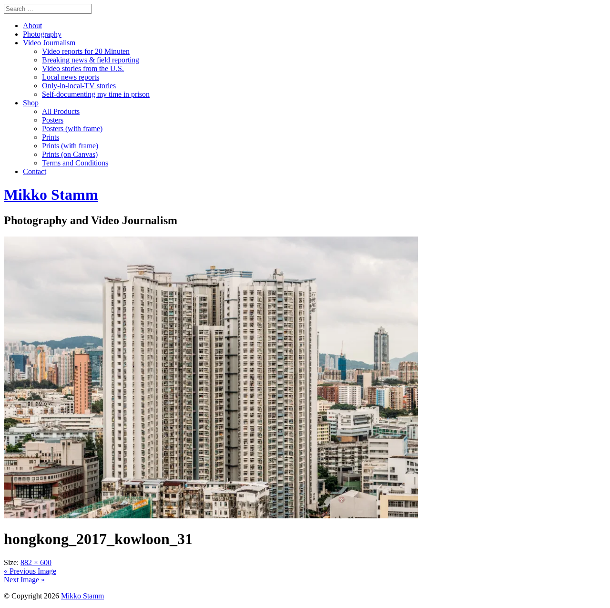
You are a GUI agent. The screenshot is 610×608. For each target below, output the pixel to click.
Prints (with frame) (70, 146)
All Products (61, 111)
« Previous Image (30, 571)
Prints (50, 137)
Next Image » (24, 580)
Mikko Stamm (82, 596)
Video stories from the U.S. (83, 68)
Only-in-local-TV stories (79, 86)
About (32, 25)
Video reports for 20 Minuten (86, 51)
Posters (52, 120)
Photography (42, 34)
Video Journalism (49, 43)
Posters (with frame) (72, 128)
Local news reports (70, 77)
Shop (31, 103)
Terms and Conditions (75, 163)
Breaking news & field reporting (90, 60)
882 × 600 (35, 562)
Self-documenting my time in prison (96, 94)
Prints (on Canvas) (70, 154)
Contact (34, 171)
